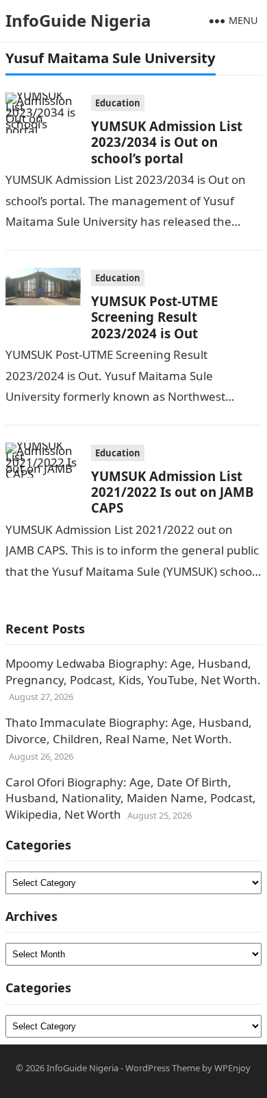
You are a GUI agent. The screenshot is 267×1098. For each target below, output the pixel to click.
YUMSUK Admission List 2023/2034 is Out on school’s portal (166, 142)
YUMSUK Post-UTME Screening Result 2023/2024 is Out (154, 317)
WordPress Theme (162, 1068)
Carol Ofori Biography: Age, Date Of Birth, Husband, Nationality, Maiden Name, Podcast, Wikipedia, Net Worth (130, 798)
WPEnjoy (232, 1068)
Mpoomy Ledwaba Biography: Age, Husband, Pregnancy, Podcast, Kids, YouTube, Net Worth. (133, 671)
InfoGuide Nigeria (78, 20)
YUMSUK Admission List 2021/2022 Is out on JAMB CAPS (172, 492)
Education (117, 103)
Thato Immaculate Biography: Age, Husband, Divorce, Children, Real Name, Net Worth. (128, 730)
